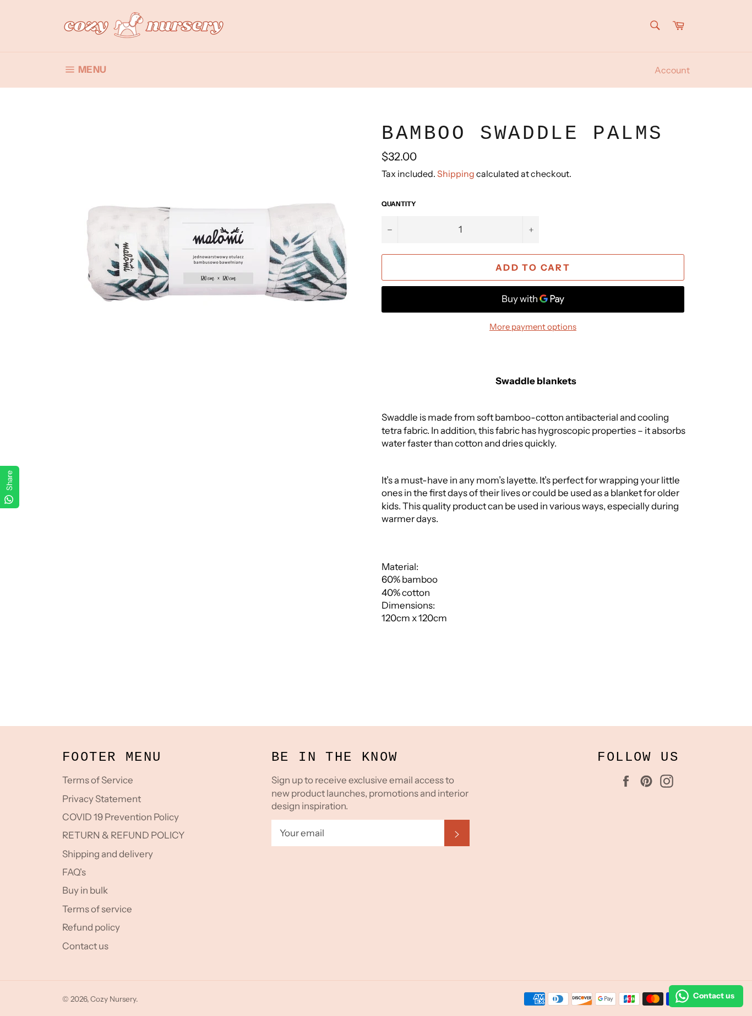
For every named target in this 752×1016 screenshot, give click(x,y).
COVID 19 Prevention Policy (120, 817)
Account (672, 70)
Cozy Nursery (113, 999)
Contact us (85, 946)
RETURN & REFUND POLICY (123, 835)
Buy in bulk (85, 890)
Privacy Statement (101, 798)
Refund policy (91, 927)
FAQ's (74, 872)
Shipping (456, 173)
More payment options (532, 326)
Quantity (399, 204)
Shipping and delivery (107, 853)
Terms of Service (97, 780)
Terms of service (97, 909)
